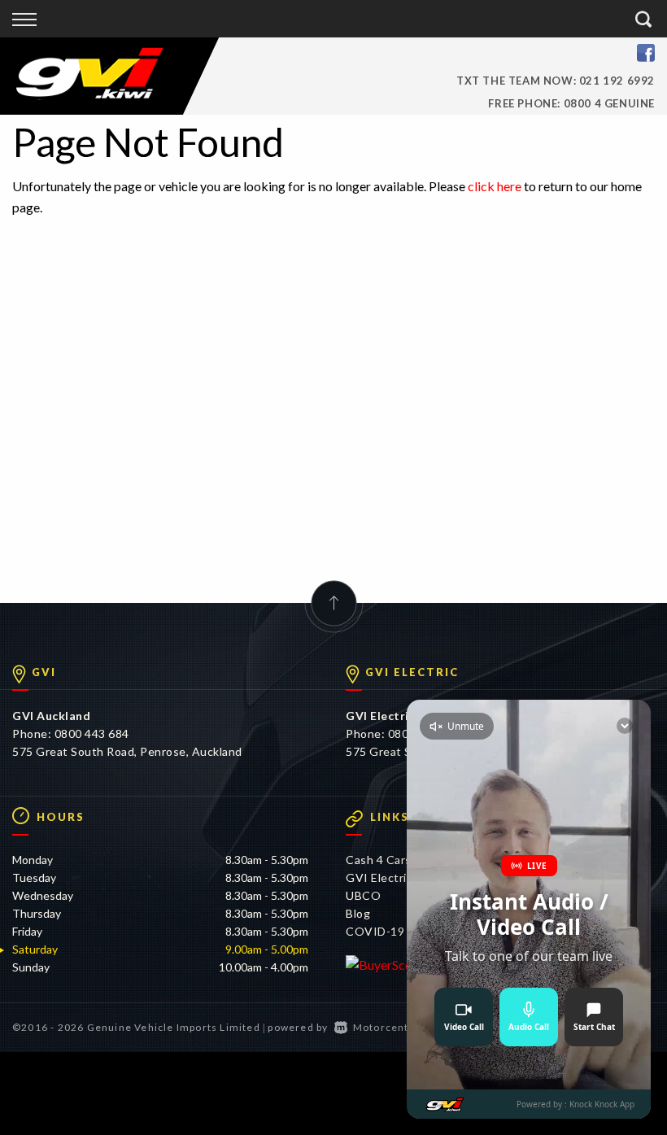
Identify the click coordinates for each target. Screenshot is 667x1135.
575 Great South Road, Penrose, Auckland (127, 751)
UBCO (363, 895)
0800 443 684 (91, 733)
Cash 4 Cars (379, 860)
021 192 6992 (617, 80)
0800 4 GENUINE (609, 103)
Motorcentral (388, 1027)
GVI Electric (379, 877)
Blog (358, 913)
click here (494, 186)
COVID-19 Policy (393, 931)
